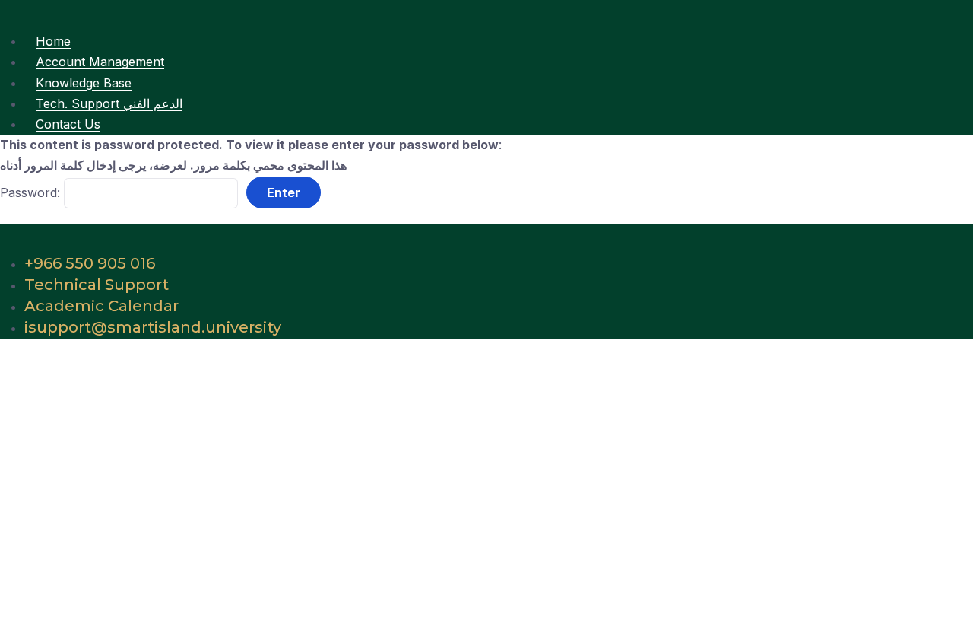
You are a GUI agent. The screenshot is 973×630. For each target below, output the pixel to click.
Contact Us (68, 124)
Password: (32, 192)
